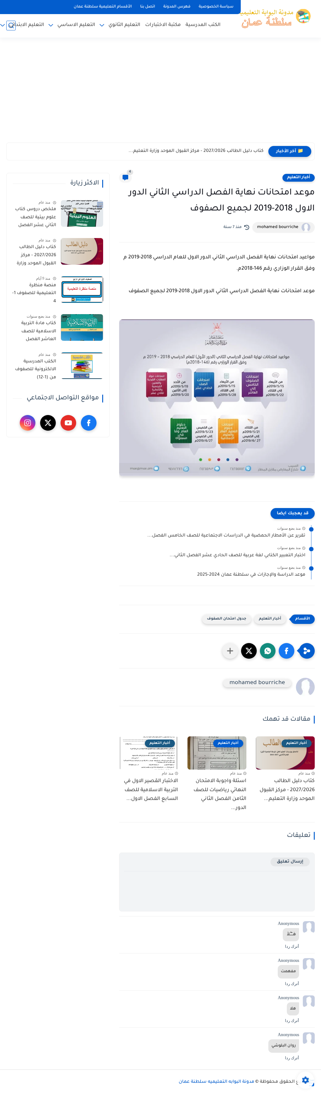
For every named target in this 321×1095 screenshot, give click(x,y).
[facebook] (89, 423)
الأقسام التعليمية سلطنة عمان (103, 7)
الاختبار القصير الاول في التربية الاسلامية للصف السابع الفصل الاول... (151, 790)
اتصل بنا (147, 7)
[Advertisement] (160, 94)
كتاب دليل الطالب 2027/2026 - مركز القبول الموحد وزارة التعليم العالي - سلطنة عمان (36, 256)
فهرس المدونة (177, 7)
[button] (286, 651)
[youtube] (68, 423)
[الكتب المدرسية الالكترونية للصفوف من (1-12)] (82, 365)
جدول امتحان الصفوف (226, 619)
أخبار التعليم (298, 177)
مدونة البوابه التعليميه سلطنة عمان (216, 1082)
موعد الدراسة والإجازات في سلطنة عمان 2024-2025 (251, 575)
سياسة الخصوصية (216, 7)
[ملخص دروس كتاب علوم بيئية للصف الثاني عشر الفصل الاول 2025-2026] (82, 213)
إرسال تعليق (290, 861)
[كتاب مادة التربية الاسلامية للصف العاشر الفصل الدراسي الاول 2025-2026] (82, 327)
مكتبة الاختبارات (163, 25)
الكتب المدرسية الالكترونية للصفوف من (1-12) (35, 369)
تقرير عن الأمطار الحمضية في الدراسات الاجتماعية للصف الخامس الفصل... (226, 535)
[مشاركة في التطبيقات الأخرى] (230, 651)
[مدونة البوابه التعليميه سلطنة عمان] (272, 18)
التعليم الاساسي (76, 25)
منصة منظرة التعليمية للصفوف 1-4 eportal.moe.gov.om (33, 294)
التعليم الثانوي (124, 25)
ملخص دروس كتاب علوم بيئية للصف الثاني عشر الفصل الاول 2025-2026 (35, 218)
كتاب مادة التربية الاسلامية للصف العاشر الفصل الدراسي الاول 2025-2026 (35, 332)
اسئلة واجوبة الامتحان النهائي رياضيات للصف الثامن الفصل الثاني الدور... (219, 794)
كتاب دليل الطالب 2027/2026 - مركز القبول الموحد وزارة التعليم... (196, 151)
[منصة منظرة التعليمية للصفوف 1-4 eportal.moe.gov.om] (82, 289)
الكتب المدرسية (203, 25)
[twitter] (48, 423)
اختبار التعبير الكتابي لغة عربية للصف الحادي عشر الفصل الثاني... (237, 555)
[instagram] (27, 423)
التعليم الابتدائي (26, 25)
